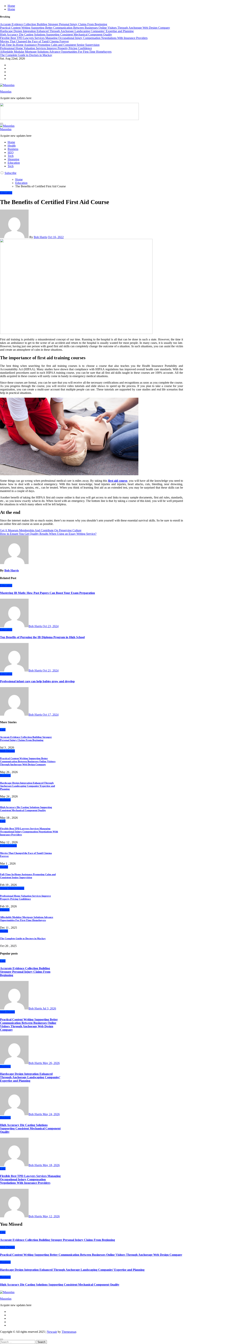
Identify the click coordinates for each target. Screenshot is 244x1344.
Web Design (7, 751)
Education (14, 162)
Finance (5, 909)
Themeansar (69, 1331)
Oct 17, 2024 (51, 714)
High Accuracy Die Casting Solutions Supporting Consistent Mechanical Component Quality (26, 809)
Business (13, 149)
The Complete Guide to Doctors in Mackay (23, 938)
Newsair (52, 1331)
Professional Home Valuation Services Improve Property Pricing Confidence (25, 897)
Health (12, 145)
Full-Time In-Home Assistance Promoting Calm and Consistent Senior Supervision (28, 876)
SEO (11, 152)
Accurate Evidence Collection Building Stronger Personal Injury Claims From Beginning (26, 739)
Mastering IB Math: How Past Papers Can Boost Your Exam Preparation (47, 593)
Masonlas (5, 91)
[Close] (1, 1339)
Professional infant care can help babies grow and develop (37, 681)
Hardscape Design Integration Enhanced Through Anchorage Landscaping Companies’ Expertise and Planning (27, 785)
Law (3, 729)
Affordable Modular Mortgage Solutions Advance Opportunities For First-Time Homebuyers (26, 919)
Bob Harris (40, 237)
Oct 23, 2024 (51, 626)
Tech (11, 155)
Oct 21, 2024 (51, 670)
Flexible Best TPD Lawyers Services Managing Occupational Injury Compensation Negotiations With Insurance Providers (29, 831)
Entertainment (8, 845)
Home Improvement (12, 888)
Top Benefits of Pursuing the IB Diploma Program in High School (42, 637)
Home (11, 5)
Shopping (13, 159)
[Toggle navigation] (1, 123)
